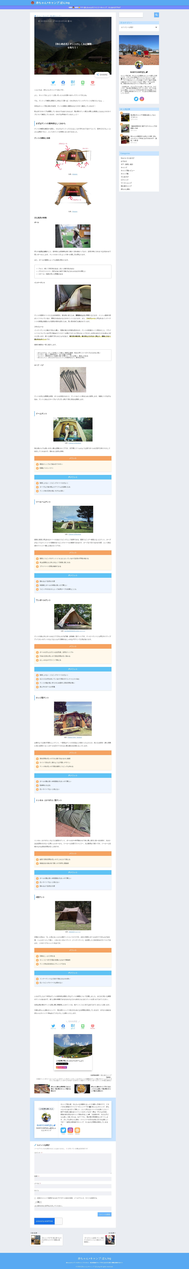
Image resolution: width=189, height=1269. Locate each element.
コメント (38, 1152)
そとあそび (125, 177)
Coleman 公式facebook (75, 443)
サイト (36, 1190)
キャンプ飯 (125, 174)
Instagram (70, 1134)
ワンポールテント (95, 1080)
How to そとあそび (127, 158)
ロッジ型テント (82, 1080)
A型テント (41, 1079)
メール (37, 1183)
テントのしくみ (73, 1079)
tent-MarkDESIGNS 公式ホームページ (75, 631)
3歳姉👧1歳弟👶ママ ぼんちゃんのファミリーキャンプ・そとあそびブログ (94, 7)
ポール (72, 1080)
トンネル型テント (57, 1080)
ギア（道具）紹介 (127, 164)
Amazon (74, 174)
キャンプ (124, 167)
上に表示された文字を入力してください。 (48, 1206)
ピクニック (125, 180)
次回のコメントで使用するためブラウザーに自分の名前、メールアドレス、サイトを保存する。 (67, 1198)
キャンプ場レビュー (128, 170)
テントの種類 (85, 1079)
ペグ (66, 1080)
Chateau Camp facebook (75, 737)
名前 (36, 1176)
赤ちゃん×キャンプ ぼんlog (52, 2)
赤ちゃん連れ (125, 189)
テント (63, 1079)
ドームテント (106, 1079)
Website (77, 1134)
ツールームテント (53, 1079)
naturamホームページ (74, 931)
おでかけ (124, 161)
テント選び (95, 1079)
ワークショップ (126, 183)
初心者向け (107, 1080)
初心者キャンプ (106, 1075)
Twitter (63, 1134)
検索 (156, 14)
